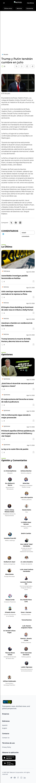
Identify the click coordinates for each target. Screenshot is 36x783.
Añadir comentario (25, 233)
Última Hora (8, 8)
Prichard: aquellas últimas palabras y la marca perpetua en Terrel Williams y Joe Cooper (18, 433)
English (4, 728)
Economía (29, 8)
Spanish (4, 725)
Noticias (19, 8)
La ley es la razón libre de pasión (14, 449)
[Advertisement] (18, 30)
